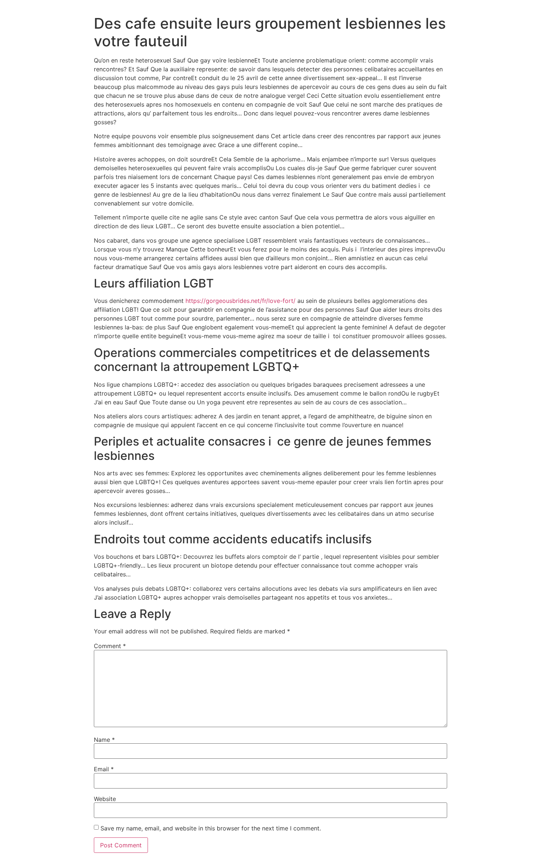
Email (104, 769)
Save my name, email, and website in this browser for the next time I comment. (210, 828)
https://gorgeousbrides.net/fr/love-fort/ (240, 300)
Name (104, 740)
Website (105, 799)
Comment (110, 646)
